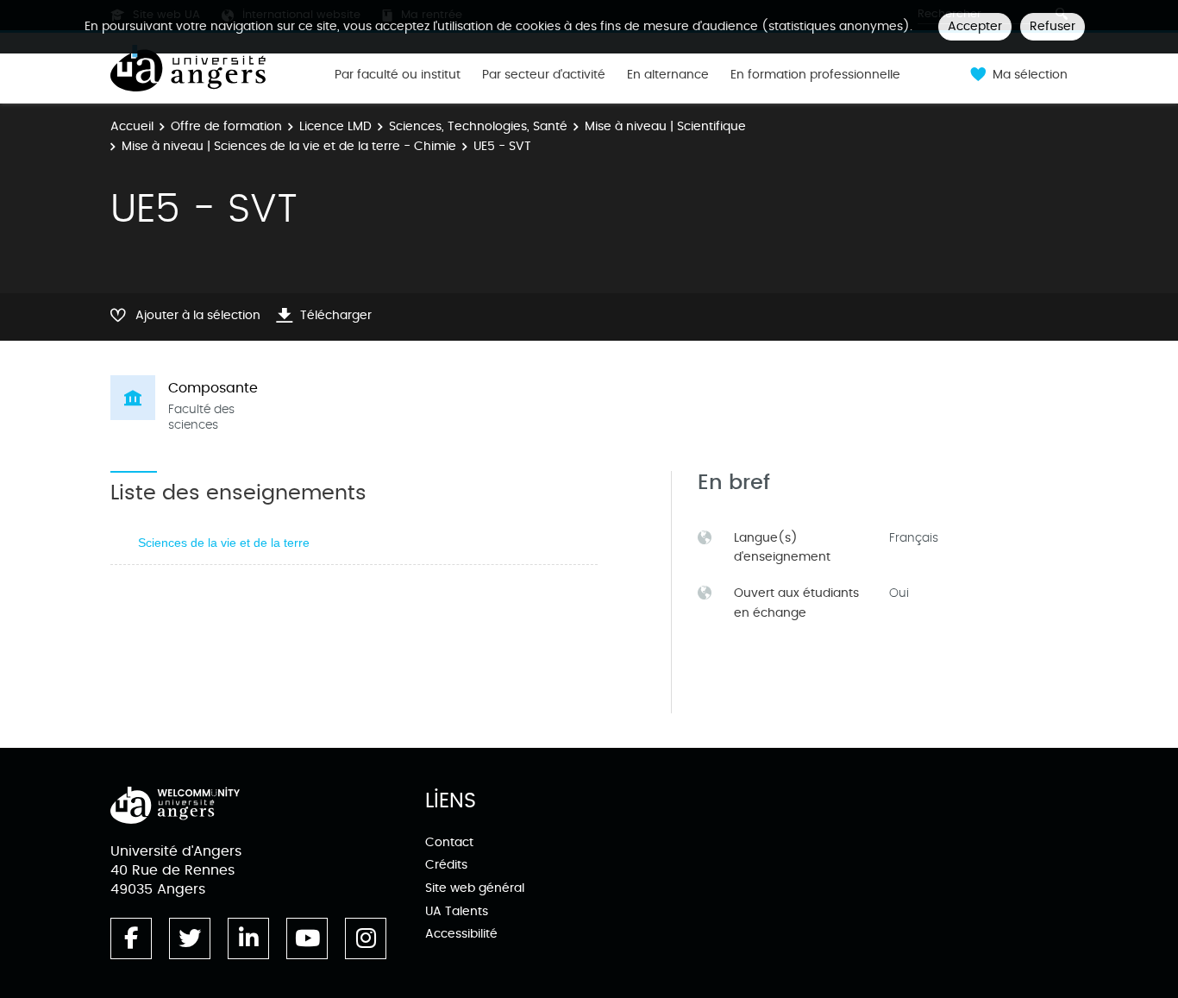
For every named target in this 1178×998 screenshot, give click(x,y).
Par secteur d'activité (543, 75)
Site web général (474, 888)
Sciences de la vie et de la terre (224, 542)
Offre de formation (226, 126)
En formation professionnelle (815, 75)
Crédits (446, 865)
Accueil (132, 126)
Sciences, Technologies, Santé (478, 126)
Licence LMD (335, 126)
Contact (449, 842)
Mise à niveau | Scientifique (665, 126)
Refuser (1052, 26)
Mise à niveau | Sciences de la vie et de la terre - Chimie (289, 146)
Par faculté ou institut (398, 75)
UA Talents (456, 911)
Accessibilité (461, 934)
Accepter (975, 26)
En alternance (668, 75)
